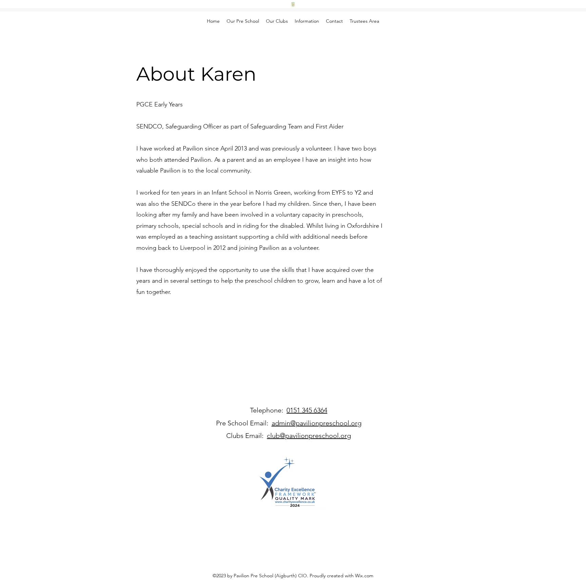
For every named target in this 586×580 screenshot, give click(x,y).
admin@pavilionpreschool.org (317, 423)
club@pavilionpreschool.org (309, 436)
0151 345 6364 (307, 410)
